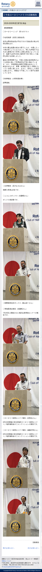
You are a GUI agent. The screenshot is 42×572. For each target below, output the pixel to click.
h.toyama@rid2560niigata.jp (12, 567)
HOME (5, 10)
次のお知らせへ (33, 548)
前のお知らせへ (8, 548)
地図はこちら (6, 561)
